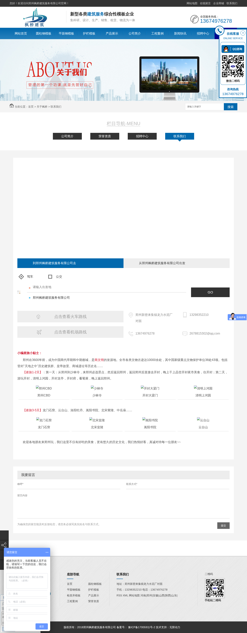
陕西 (168, 595)
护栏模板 (89, 33)
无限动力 (174, 627)
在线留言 (205, 3)
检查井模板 (73, 595)
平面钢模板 (66, 33)
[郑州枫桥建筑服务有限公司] (35, 26)
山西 (161, 595)
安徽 (155, 595)
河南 (143, 595)
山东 (174, 595)
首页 (31, 106)
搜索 (231, 107)
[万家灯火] (181, 627)
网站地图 (192, 3)
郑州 (149, 595)
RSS (120, 595)
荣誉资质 (105, 136)
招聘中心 (203, 33)
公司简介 (135, 33)
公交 (59, 276)
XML (126, 595)
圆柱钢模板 (43, 33)
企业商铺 (218, 3)
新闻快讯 (180, 33)
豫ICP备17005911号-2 (141, 627)
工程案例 (157, 33)
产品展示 (112, 33)
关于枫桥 (42, 106)
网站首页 (21, 33)
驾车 (30, 276)
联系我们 (232, 3)
